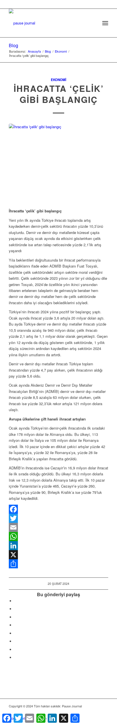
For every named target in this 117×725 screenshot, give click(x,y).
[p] (48, 20)
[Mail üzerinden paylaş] (15, 641)
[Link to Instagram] (15, 649)
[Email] (58, 527)
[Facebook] (58, 509)
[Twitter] (58, 518)
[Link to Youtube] (15, 657)
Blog (13, 45)
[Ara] (92, 23)
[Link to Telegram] (104, 712)
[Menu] (105, 23)
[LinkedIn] (58, 545)
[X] (58, 554)
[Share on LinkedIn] (15, 625)
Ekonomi (58, 79)
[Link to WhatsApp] (95, 712)
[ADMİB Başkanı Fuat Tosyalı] (58, 163)
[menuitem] (92, 23)
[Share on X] (15, 609)
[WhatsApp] (58, 536)
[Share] (58, 563)
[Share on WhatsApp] (15, 617)
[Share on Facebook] (15, 601)
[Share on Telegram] (15, 633)
